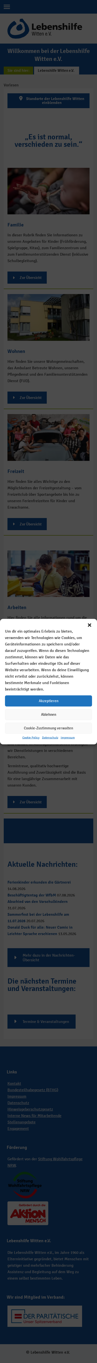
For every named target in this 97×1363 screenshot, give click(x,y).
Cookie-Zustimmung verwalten (48, 728)
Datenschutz (50, 737)
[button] (89, 624)
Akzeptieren (48, 700)
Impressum (68, 737)
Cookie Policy (31, 737)
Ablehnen (48, 714)
